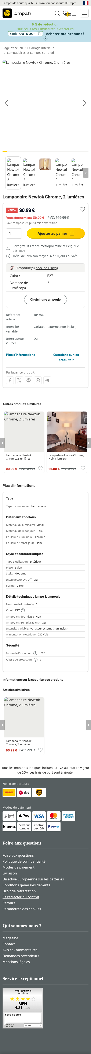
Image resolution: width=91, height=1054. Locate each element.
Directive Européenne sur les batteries (33, 879)
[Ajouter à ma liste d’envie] (82, 209)
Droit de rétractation (19, 891)
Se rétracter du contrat (21, 897)
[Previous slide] (5, 173)
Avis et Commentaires (20, 950)
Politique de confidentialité (24, 861)
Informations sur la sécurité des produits (33, 679)
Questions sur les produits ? (66, 357)
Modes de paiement (18, 867)
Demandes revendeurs (21, 956)
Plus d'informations (20, 354)
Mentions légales (16, 961)
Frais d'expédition (46, 223)
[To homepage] (17, 13)
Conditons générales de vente (26, 885)
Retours (9, 903)
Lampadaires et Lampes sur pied (30, 53)
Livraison (10, 873)
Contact (9, 944)
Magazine (10, 938)
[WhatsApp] (38, 380)
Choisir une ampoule (45, 299)
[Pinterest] (28, 380)
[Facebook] (10, 380)
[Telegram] (47, 380)
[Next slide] (85, 173)
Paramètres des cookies (22, 909)
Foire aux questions (18, 855)
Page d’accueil (13, 48)
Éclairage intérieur (40, 48)
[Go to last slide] (2, 443)
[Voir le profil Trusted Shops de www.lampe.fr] (45, 1008)
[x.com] (19, 380)
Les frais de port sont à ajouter (51, 772)
